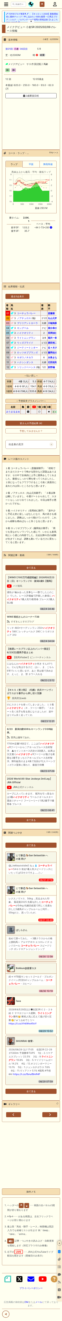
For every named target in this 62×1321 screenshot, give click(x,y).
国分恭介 (52, 328)
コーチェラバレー (26, 313)
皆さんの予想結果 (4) (31, 423)
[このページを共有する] (5, 1314)
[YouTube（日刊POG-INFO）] (43, 1279)
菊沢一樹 (52, 337)
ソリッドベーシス (26, 367)
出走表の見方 (16, 444)
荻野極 (51, 367)
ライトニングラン (26, 337)
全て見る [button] (31, 567)
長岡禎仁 (52, 332)
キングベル (23, 328)
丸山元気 (52, 318)
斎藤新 (51, 313)
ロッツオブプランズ (27, 352)
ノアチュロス (24, 318)
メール (38, 1302)
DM (26, 1302)
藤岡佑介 (52, 352)
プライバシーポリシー (31, 1288)
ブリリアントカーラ (27, 323)
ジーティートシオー (27, 347)
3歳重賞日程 (32, 95)
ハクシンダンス (25, 362)
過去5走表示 (17, 296)
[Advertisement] (31, 122)
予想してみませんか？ (31, 430)
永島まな (52, 357)
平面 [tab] (31, 164)
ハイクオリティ (25, 332)
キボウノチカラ (25, 357)
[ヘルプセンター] (54, 1279)
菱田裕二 (52, 342)
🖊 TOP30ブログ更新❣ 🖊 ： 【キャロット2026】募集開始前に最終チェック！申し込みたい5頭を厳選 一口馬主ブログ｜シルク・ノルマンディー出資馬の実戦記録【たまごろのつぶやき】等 (32, 18)
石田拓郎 (52, 362)
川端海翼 (52, 323)
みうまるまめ (13, 411)
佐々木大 (52, 347)
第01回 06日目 (16, 48)
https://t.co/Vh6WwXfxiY (23, 1023)
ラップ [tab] (14, 164)
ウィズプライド (25, 342)
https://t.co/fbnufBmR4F (26, 1074)
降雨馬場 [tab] (48, 164)
